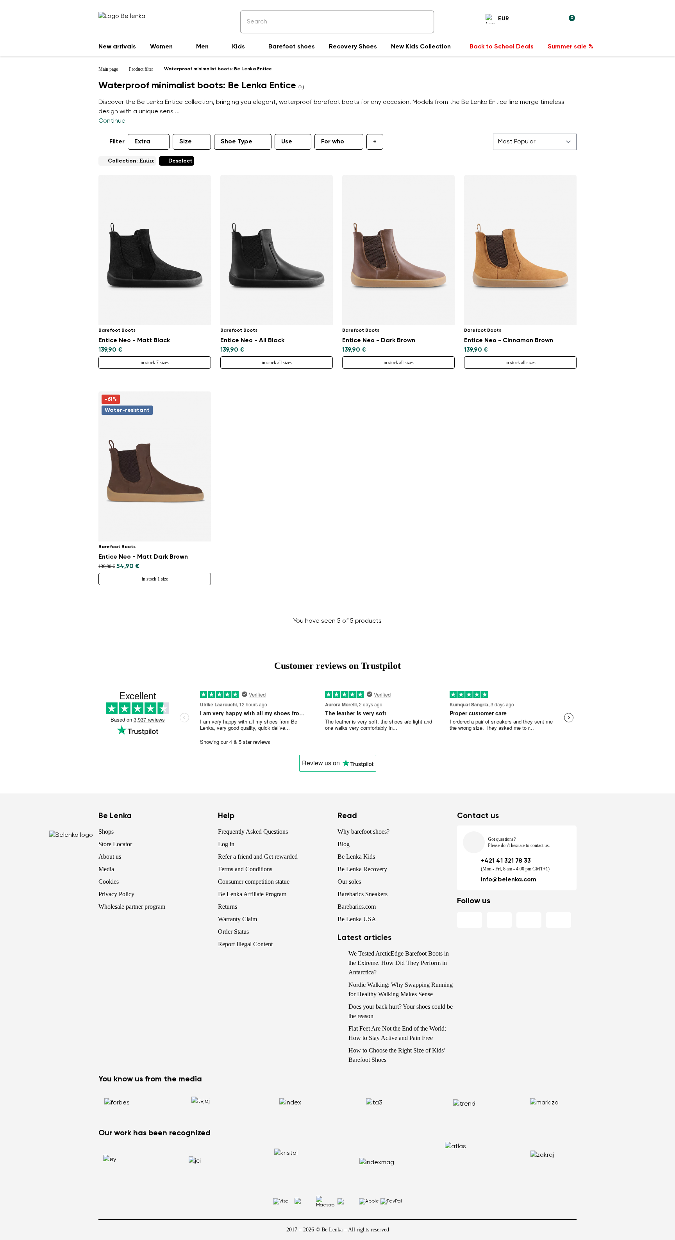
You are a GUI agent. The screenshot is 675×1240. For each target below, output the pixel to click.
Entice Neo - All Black (252, 341)
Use (286, 142)
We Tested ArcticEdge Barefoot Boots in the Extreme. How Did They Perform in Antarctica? (398, 963)
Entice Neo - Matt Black (134, 341)
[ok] (422, 22)
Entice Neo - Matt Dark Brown (143, 557)
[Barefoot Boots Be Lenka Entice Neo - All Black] (276, 250)
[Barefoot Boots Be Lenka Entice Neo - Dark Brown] (398, 250)
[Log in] (550, 20)
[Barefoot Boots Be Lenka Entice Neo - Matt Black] (154, 250)
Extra (142, 142)
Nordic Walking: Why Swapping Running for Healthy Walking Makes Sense (400, 989)
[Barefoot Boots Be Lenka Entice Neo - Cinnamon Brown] (520, 250)
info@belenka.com (508, 880)
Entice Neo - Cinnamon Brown (508, 341)
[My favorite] (531, 20)
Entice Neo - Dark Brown (378, 341)
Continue (111, 121)
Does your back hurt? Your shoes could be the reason (400, 1011)
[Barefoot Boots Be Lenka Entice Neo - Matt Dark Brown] (154, 466)
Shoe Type (236, 142)
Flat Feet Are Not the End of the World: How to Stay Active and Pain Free (397, 1033)
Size (185, 142)
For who (332, 142)
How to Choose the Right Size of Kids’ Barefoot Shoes (396, 1055)
